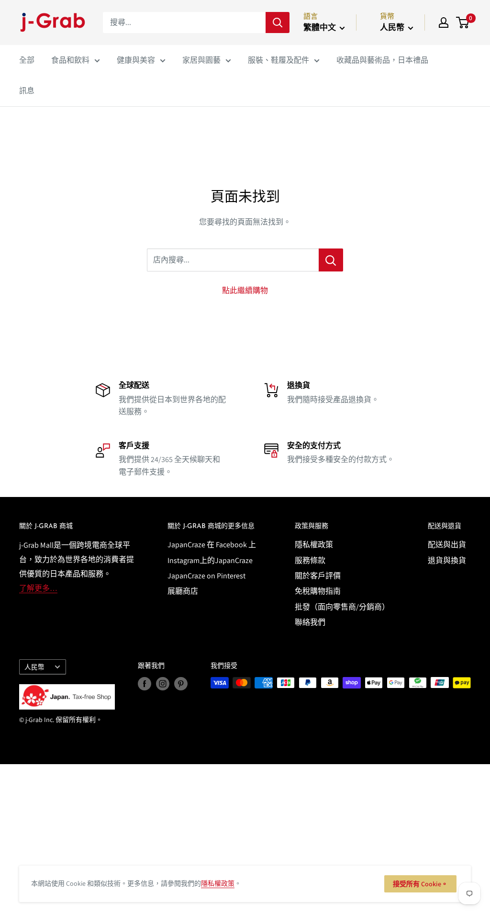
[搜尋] (278, 22)
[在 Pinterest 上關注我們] (181, 684)
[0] (463, 22)
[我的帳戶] (443, 22)
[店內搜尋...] (331, 259)
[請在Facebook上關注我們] (144, 684)
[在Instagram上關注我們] (162, 684)
